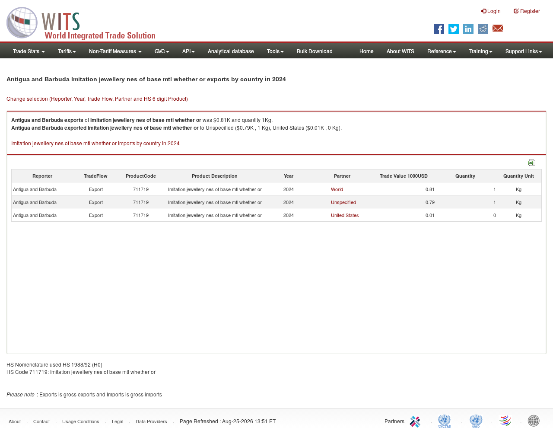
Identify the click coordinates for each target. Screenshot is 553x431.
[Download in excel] (531, 161)
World (337, 188)
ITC (416, 420)
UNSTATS (476, 420)
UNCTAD (446, 420)
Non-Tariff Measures (113, 50)
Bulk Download (315, 50)
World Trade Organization (506, 420)
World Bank (535, 420)
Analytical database (231, 50)
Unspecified (343, 201)
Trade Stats (27, 50)
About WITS (400, 50)
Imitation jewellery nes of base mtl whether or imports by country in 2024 (95, 143)
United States (345, 214)
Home (366, 50)
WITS (86, 21)
